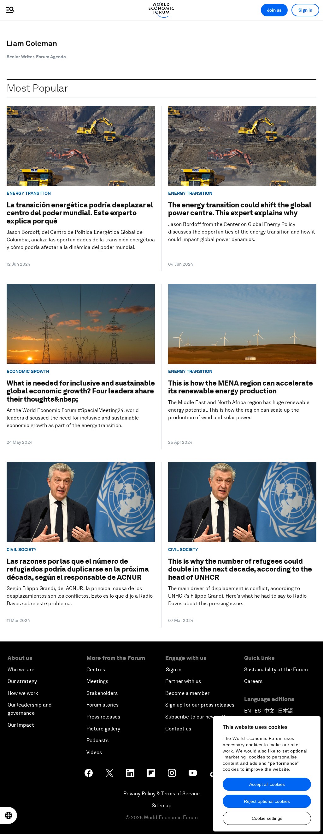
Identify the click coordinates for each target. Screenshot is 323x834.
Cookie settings (267, 818)
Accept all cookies (267, 784)
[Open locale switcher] (8, 815)
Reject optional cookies (267, 801)
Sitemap (162, 806)
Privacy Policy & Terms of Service (161, 794)
